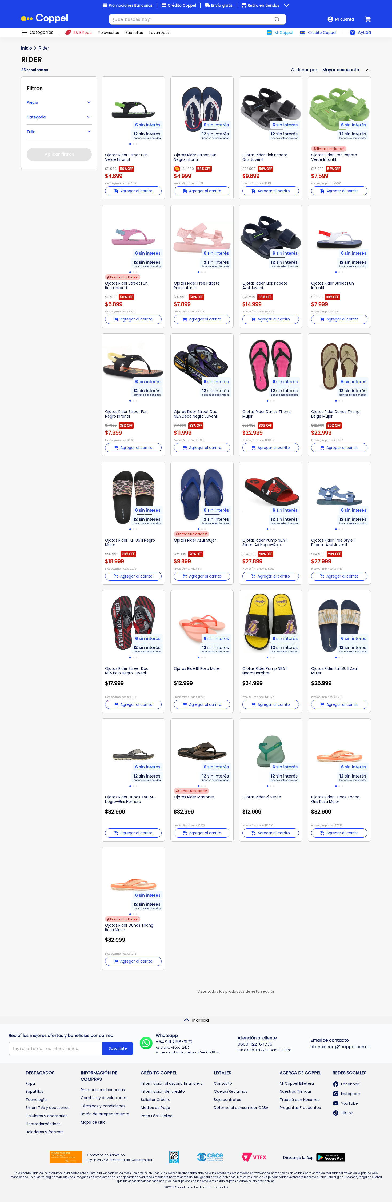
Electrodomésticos (43, 1124)
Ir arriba (200, 1020)
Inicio (26, 48)
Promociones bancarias (103, 1089)
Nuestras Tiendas (296, 1091)
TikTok (347, 1113)
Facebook (350, 1084)
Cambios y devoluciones (104, 1097)
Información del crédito (163, 1091)
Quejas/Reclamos (230, 1091)
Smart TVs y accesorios (47, 1107)
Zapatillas (34, 1091)
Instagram (350, 1093)
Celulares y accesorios (46, 1116)
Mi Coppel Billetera (297, 1083)
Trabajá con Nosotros (299, 1099)
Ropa (30, 1083)
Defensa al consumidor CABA (241, 1107)
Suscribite (118, 1048)
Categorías (41, 32)
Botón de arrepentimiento (105, 1114)
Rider (43, 48)
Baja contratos (227, 1099)
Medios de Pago (155, 1107)
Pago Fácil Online (157, 1116)
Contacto (223, 1083)
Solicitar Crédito (155, 1099)
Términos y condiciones (103, 1106)
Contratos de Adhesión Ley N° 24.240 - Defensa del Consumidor (119, 1157)
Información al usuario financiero (172, 1083)
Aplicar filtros (59, 154)
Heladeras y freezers (44, 1132)
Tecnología (36, 1099)
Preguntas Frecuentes (300, 1107)
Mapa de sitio (93, 1122)
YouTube (349, 1103)
